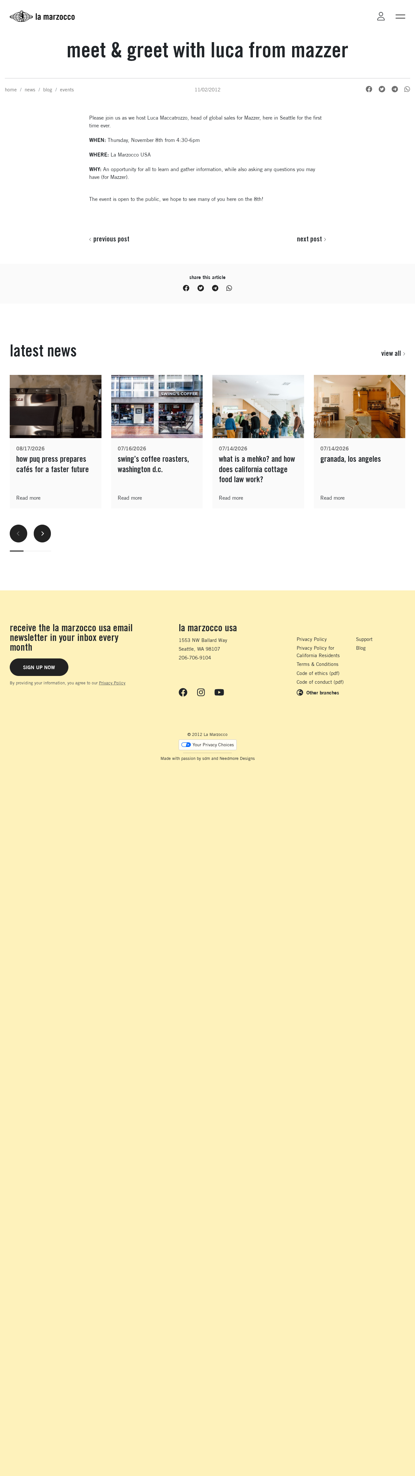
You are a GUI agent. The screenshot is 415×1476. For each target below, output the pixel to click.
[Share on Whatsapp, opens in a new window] (407, 89)
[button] (400, 16)
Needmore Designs (237, 758)
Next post (309, 239)
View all (391, 353)
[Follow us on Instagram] (201, 692)
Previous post (111, 239)
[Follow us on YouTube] (219, 692)
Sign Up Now (39, 667)
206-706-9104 (195, 657)
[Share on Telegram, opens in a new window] (395, 89)
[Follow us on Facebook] (183, 692)
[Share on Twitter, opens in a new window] (382, 89)
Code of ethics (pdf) (318, 673)
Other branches (322, 692)
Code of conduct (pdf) (320, 682)
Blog (361, 648)
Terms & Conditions (317, 664)
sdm (206, 758)
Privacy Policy (112, 682)
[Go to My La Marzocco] (381, 16)
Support (364, 639)
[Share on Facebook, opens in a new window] (369, 89)
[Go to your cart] (362, 16)
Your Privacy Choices (213, 744)
